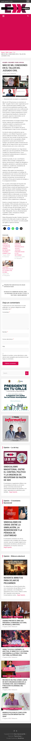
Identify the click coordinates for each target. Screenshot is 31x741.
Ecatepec (5, 708)
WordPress (21, 738)
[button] (10, 81)
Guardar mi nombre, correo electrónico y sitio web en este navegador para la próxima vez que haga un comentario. (15, 357)
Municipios (12, 645)
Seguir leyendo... (13, 492)
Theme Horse (17, 736)
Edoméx (4, 62)
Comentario (6, 312)
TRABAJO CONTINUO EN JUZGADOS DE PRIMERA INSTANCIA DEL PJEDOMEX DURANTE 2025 (6, 248)
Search (27, 373)
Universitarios (18, 616)
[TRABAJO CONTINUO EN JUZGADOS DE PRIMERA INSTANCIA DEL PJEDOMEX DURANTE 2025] (7, 240)
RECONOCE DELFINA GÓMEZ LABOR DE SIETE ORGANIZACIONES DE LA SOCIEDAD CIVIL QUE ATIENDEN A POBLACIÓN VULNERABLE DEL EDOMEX (14, 684)
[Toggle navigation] (3, 16)
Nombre (5, 332)
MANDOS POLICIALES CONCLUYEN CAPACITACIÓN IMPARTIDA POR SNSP (14, 714)
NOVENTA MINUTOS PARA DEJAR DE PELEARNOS (13, 580)
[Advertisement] (15, 34)
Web (3, 346)
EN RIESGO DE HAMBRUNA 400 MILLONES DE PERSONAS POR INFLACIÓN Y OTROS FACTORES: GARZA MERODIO (15, 293)
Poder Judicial (19, 62)
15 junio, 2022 (6, 73)
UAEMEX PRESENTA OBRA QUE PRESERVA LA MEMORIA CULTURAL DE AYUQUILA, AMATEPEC (14, 622)
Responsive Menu (28, 1)
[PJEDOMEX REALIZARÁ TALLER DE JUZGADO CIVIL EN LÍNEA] (7, 263)
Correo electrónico (8, 339)
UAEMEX (11, 616)
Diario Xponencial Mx (19, 734)
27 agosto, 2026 (6, 626)
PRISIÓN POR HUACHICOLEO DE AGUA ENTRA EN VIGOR (14, 285)
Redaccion (13, 73)
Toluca (18, 645)
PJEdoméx (11, 62)
